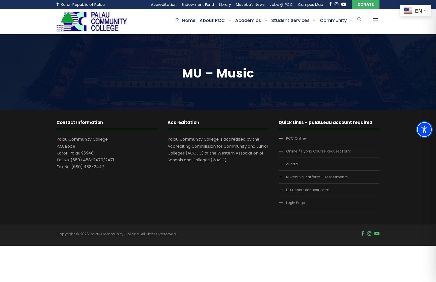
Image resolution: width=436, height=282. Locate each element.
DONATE (366, 4)
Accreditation (164, 4)
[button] (359, 21)
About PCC (212, 20)
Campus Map (310, 4)
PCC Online (296, 138)
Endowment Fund (198, 4)
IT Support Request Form (308, 189)
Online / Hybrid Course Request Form (318, 151)
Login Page (295, 202)
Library (225, 4)
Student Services (290, 20)
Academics (248, 20)
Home (189, 20)
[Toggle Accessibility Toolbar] (424, 129)
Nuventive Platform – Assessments (317, 177)
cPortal (292, 164)
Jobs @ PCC (281, 4)
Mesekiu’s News (250, 4)
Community (333, 20)
